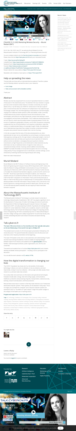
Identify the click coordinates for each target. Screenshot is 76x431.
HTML (31, 255)
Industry (60, 371)
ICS (24, 255)
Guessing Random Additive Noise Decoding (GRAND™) (22, 299)
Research (25, 368)
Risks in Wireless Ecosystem (22, 305)
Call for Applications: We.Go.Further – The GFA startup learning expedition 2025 (64, 44)
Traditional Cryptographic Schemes (39, 307)
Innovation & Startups (64, 374)
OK (60, 428)
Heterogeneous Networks (42, 299)
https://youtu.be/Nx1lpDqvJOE (16, 60)
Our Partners (62, 368)
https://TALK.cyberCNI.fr (35, 73)
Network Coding (38, 301)
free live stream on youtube (31, 55)
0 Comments (16, 46)
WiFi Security (7, 309)
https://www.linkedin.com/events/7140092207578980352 (28, 62)
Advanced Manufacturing (26, 380)
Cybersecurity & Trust (28, 374)
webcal (27, 255)
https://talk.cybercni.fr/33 (23, 57)
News (29, 46)
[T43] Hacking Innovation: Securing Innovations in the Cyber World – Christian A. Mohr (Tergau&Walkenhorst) (65, 38)
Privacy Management (13, 303)
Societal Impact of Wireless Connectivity (20, 307)
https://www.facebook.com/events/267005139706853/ (28, 64)
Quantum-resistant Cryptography (38, 303)
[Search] (14, 10)
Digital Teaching (45, 376)
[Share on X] (12, 318)
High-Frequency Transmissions (11, 301)
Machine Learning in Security (26, 301)
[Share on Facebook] (7, 318)
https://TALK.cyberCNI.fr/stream (32, 70)
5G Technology (10, 297)
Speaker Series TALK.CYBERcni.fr (40, 46)
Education (43, 368)
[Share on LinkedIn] (24, 318)
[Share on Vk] (35, 318)
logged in (13, 358)
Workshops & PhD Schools (45, 372)
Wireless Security (14, 309)
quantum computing (24, 303)
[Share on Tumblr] (30, 318)
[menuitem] (7, 3)
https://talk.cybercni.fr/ (34, 248)
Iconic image (8, 86)
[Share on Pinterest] (18, 318)
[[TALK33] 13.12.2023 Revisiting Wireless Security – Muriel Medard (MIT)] (27, 28)
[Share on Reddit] (41, 318)
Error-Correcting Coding (35, 297)
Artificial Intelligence (28, 371)
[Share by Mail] (47, 318)
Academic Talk (24, 46)
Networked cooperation (29, 376)
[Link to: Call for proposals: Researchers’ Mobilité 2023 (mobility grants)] (6, 335)
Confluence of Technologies (22, 297)
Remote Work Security (9, 305)
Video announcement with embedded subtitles (18, 89)
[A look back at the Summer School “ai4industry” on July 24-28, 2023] (75, 215)
